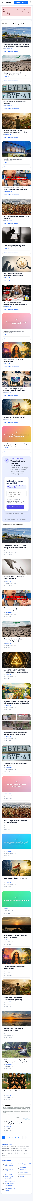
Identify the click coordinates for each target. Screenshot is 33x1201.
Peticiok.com (6, 2)
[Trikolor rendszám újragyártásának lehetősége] (16, 97)
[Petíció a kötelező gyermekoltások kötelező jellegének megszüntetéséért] (16, 183)
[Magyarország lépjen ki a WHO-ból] (16, 411)
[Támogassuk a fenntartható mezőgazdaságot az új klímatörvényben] (16, 68)
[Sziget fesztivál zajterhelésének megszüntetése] (16, 355)
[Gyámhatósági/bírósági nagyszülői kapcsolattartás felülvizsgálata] (16, 240)
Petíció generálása (17, 507)
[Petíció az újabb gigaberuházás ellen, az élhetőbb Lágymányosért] (16, 439)
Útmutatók (6, 1161)
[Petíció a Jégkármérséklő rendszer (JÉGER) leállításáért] (16, 212)
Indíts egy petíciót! (20, 2)
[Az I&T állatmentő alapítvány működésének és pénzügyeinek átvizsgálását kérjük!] (16, 269)
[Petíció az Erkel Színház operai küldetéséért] (16, 154)
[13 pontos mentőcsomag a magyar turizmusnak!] (16, 326)
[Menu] (30, 2)
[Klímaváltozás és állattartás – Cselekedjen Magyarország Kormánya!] (16, 126)
